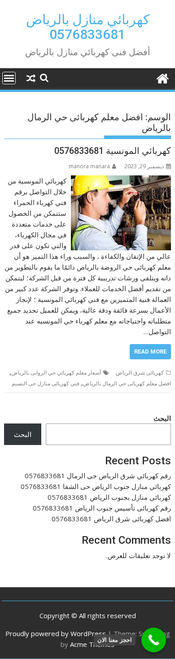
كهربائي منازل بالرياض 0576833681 (87, 27)
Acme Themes (92, 644)
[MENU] (9, 78)
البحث (162, 418)
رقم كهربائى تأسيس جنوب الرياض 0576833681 (102, 507)
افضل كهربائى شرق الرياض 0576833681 (111, 518)
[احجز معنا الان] (153, 640)
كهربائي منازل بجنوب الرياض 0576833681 (109, 497)
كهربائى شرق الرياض (140, 372)
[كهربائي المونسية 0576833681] (121, 180)
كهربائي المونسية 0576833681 (112, 150)
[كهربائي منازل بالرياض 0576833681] (162, 77)
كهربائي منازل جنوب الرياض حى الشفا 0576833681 (96, 486)
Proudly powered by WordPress (55, 633)
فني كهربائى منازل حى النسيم (45, 383)
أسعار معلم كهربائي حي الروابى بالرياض (56, 372)
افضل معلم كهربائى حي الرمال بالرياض (127, 383)
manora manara (89, 166)
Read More (150, 351)
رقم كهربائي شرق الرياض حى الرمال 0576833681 (98, 475)
